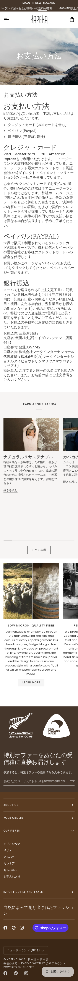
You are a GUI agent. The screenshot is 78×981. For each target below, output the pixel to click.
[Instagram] (22, 928)
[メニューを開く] (9, 20)
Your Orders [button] (13, 818)
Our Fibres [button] (11, 830)
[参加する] (71, 780)
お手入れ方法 (11, 877)
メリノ (7, 850)
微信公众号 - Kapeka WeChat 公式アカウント (34, 963)
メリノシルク (11, 844)
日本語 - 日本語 (38, 959)
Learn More (31, 682)
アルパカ (9, 857)
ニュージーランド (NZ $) (23, 950)
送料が (36, 8)
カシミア (9, 863)
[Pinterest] (14, 928)
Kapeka (12, 959)
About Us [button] (10, 805)
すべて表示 (39, 550)
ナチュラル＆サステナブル (28, 457)
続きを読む (10, 490)
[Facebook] (5, 928)
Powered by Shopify (18, 967)
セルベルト (10, 870)
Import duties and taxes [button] (23, 892)
